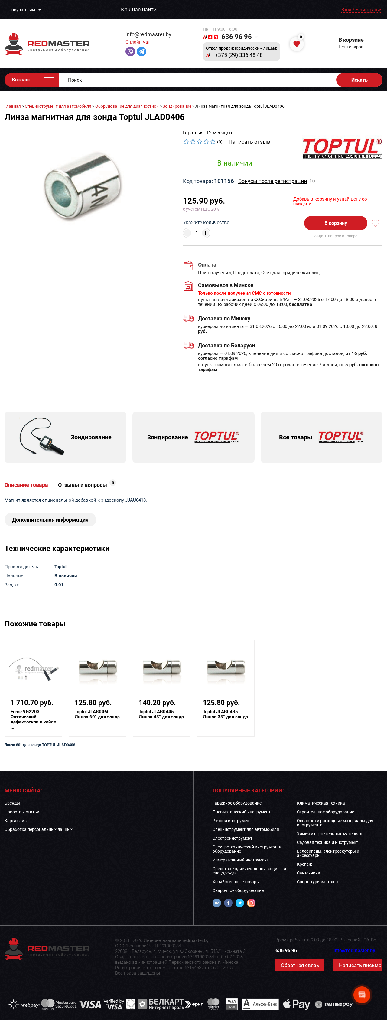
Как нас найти (139, 9)
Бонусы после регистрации (272, 181)
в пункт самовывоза (220, 364)
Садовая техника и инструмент (327, 842)
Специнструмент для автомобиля (58, 106)
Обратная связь (300, 965)
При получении (214, 273)
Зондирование (177, 106)
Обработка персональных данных (39, 829)
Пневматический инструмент (242, 811)
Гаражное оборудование (237, 803)
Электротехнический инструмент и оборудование (247, 849)
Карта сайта (17, 820)
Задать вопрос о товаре (335, 236)
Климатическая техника (321, 803)
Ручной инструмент (232, 820)
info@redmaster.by (148, 34)
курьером (208, 353)
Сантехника (308, 873)
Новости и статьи (22, 811)
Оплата (207, 264)
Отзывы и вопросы (86, 485)
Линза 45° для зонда (161, 714)
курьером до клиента (221, 326)
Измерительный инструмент (241, 860)
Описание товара (26, 485)
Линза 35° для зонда (225, 714)
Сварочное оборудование (238, 890)
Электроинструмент (232, 838)
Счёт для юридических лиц (290, 273)
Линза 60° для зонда (97, 714)
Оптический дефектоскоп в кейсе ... (33, 719)
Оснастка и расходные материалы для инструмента (335, 822)
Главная (13, 106)
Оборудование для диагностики (127, 106)
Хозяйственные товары (236, 881)
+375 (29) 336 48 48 (239, 55)
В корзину (335, 223)
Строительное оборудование (325, 811)
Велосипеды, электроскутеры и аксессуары (328, 853)
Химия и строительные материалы (331, 833)
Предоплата (246, 273)
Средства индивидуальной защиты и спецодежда (249, 870)
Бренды (12, 803)
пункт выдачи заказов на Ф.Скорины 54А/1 (245, 299)
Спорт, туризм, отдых (318, 881)
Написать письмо (360, 965)
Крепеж (304, 864)
